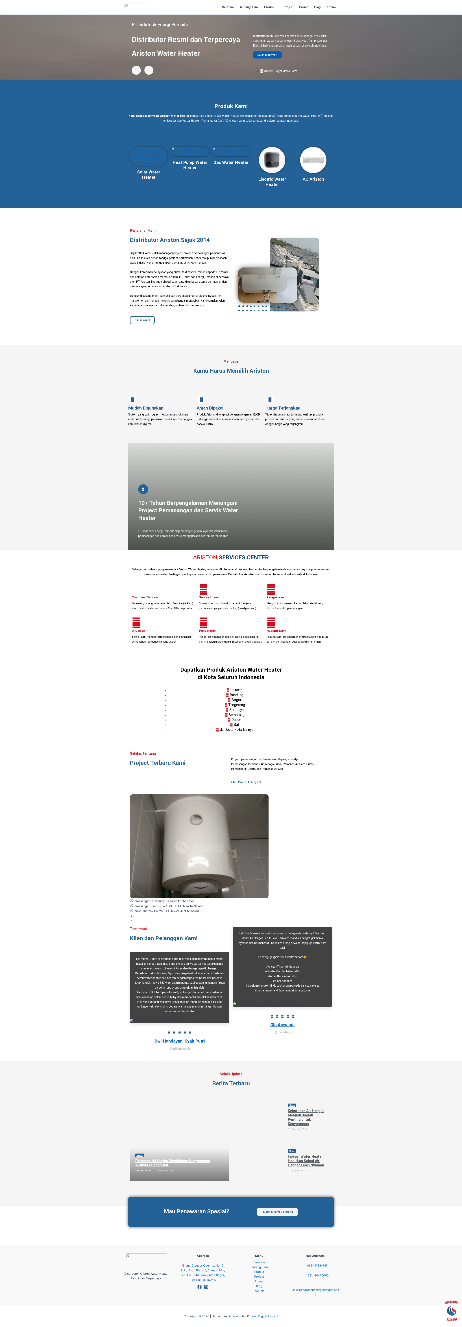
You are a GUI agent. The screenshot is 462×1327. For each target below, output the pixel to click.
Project (259, 1276)
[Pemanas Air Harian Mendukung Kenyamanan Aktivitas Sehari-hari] (179, 1139)
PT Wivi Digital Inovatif (262, 1316)
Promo (259, 1281)
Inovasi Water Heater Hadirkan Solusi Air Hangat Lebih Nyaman (306, 1160)
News (139, 1155)
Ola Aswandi (282, 1024)
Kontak (259, 1291)
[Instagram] (206, 1286)
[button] (276, 7)
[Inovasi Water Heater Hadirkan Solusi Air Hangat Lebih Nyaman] (257, 1162)
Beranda (259, 1262)
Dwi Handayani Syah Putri (179, 1041)
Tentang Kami (259, 1267)
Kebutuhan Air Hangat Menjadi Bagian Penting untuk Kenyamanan (306, 1117)
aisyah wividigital (143, 1170)
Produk (259, 1272)
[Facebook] (199, 1286)
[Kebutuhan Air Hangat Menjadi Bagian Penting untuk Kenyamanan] (257, 1118)
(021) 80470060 (317, 1275)
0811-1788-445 (317, 1265)
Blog (259, 1286)
